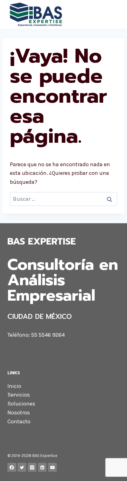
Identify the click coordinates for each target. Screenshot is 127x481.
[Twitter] (22, 467)
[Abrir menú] (114, 14)
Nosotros (18, 412)
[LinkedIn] (42, 467)
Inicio (14, 386)
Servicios (18, 394)
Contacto (19, 421)
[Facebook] (11, 467)
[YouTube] (52, 467)
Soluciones (21, 403)
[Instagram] (32, 467)
